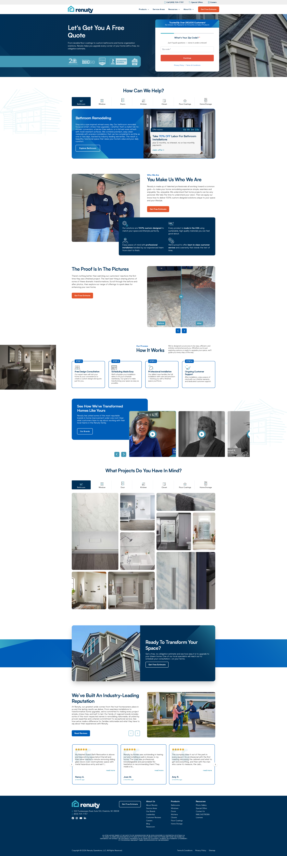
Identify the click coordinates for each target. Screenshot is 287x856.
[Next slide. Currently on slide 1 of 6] (123, 454)
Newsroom (150, 827)
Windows (174, 808)
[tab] (81, 101)
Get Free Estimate (208, 9)
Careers (213, 2)
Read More (110, 770)
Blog (148, 824)
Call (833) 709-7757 (175, 2)
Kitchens (174, 814)
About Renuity (151, 805)
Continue (187, 58)
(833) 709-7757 (80, 814)
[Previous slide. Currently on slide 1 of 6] (116, 454)
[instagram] (77, 818)
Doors (173, 811)
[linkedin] (85, 818)
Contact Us (200, 811)
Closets (174, 817)
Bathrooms (175, 805)
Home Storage (177, 824)
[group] (151, 434)
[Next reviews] (137, 733)
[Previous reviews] (131, 733)
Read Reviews (80, 733)
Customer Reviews (153, 817)
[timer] (176, 129)
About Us (187, 9)
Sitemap (212, 850)
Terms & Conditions (193, 65)
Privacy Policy (179, 65)
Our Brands (85, 431)
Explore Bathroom (87, 148)
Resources (172, 9)
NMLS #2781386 (203, 814)
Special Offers (197, 2)
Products (143, 9)
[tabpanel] (143, 551)
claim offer (157, 150)
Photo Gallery (201, 805)
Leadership (150, 814)
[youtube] (81, 818)
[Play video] (153, 434)
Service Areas (159, 9)
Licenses (199, 817)
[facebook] (73, 818)
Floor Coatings (177, 821)
